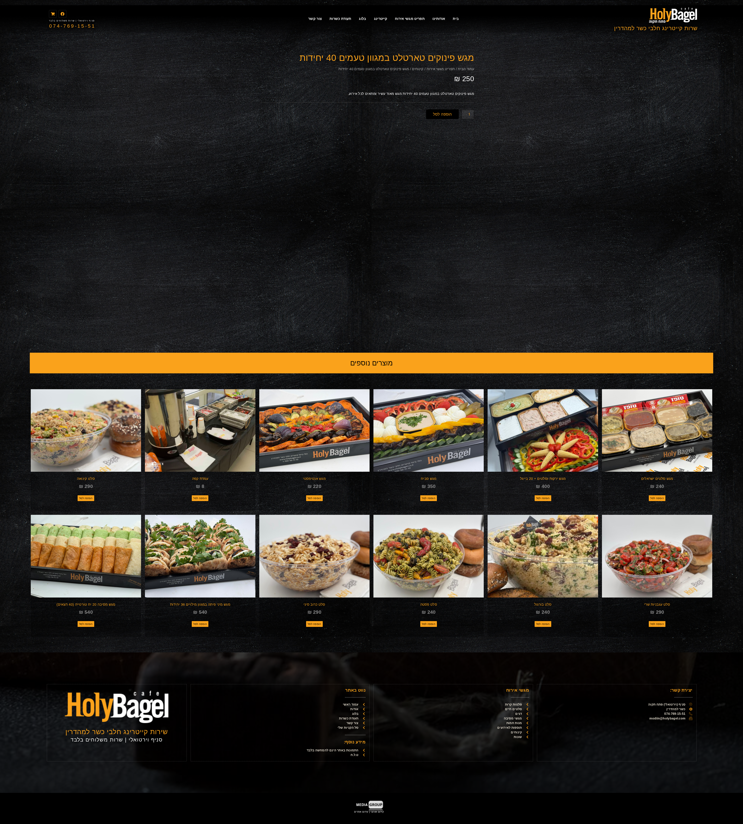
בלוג (362, 19)
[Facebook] (62, 14)
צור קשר (315, 19)
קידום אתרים (361, 811)
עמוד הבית (466, 69)
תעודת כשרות (340, 19)
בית (456, 19)
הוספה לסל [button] (657, 498)
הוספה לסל (442, 114)
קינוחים (417, 69)
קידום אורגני (378, 811)
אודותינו (438, 19)
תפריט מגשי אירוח (410, 19)
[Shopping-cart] (53, 14)
